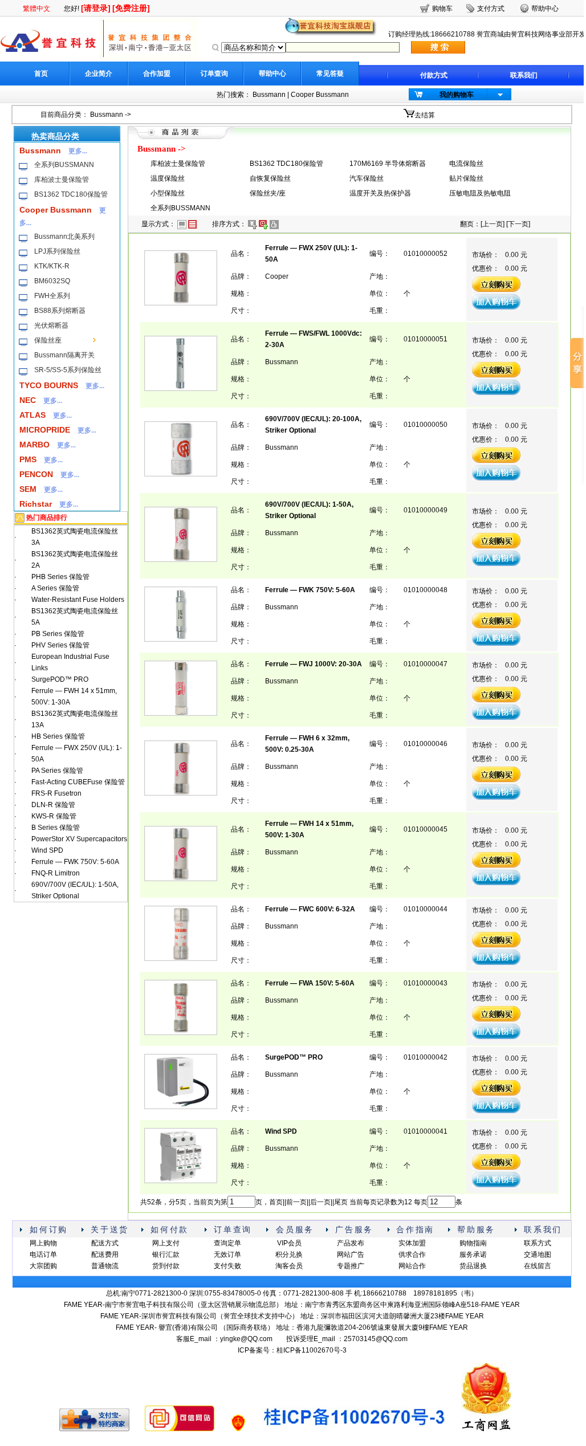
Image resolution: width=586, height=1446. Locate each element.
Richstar (35, 503)
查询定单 (227, 1243)
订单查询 (214, 74)
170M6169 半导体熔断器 (387, 164)
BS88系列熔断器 (60, 311)
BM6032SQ (52, 281)
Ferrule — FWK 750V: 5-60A (75, 862)
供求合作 (412, 1254)
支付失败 (227, 1266)
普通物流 (105, 1266)
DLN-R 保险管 (53, 805)
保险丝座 (48, 340)
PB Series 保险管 (57, 634)
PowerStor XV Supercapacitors (79, 839)
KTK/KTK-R (52, 266)
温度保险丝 (167, 178)
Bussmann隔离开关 (64, 355)
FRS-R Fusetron (56, 793)
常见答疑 (330, 74)
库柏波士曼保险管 (61, 180)
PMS (27, 459)
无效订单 (227, 1254)
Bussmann (269, 95)
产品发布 (350, 1243)
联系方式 (537, 1243)
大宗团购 (43, 1266)
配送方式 (105, 1243)
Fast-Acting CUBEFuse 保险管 (78, 782)
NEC (27, 400)
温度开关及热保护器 (380, 193)
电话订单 (43, 1254)
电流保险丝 (466, 164)
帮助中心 (272, 74)
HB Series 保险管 (58, 736)
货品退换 (473, 1266)
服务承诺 (473, 1254)
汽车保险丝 (366, 178)
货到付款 (166, 1266)
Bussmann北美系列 (64, 237)
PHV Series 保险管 (60, 645)
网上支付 (166, 1243)
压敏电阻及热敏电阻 (480, 193)
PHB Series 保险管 (60, 577)
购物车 (442, 9)
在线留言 (537, 1266)
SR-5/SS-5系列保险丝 (67, 370)
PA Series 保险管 (57, 771)
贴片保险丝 (466, 178)
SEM (27, 489)
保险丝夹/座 (268, 193)
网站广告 (350, 1254)
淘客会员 (289, 1266)
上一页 (492, 224)
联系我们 (524, 75)
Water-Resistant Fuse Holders (77, 600)
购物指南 (473, 1243)
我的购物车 (457, 95)
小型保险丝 (167, 193)
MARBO (34, 444)
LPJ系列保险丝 (57, 251)
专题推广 (350, 1266)
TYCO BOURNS (48, 385)
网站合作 (412, 1266)
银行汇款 (166, 1254)
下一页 (518, 224)
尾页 (341, 1202)
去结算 (424, 115)
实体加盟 (412, 1243)
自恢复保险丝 (270, 178)
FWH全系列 (52, 296)
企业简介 (98, 74)
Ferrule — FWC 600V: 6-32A (310, 909)
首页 (41, 74)
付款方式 (433, 75)
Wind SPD (47, 850)
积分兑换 (289, 1254)
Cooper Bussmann (320, 95)
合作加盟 (156, 74)
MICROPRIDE (44, 429)
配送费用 (105, 1254)
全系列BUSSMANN (64, 165)
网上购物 (43, 1243)
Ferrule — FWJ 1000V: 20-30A (313, 664)
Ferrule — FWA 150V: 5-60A (310, 983)
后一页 (320, 1202)
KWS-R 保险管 (53, 816)
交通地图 (537, 1254)
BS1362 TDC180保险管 (71, 194)
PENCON (36, 474)
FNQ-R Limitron (55, 873)
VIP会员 (289, 1243)
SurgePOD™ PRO (59, 679)
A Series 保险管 (55, 588)
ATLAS (32, 414)
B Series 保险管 (55, 828)
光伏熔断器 (51, 325)
